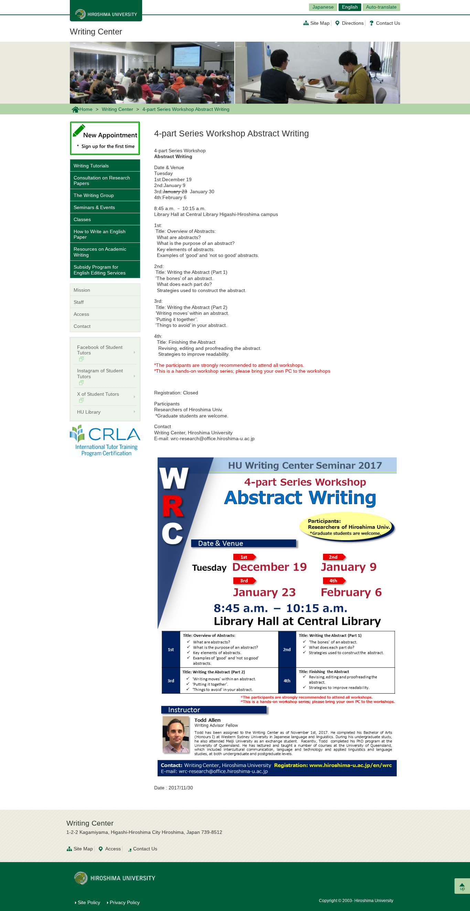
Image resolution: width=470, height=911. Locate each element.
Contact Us (388, 23)
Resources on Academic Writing (100, 252)
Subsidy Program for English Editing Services (100, 270)
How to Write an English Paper (100, 234)
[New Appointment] (105, 138)
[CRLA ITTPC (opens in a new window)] (105, 440)
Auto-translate (381, 7)
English (350, 7)
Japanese (323, 7)
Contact (82, 326)
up (462, 888)
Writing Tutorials (91, 165)
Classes (82, 219)
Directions (353, 23)
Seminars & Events (94, 207)
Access (81, 314)
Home (86, 109)
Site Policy (89, 902)
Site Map (320, 23)
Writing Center (96, 31)
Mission (82, 290)
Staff (79, 302)
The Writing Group (94, 195)
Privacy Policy (125, 902)
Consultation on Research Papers (102, 180)
